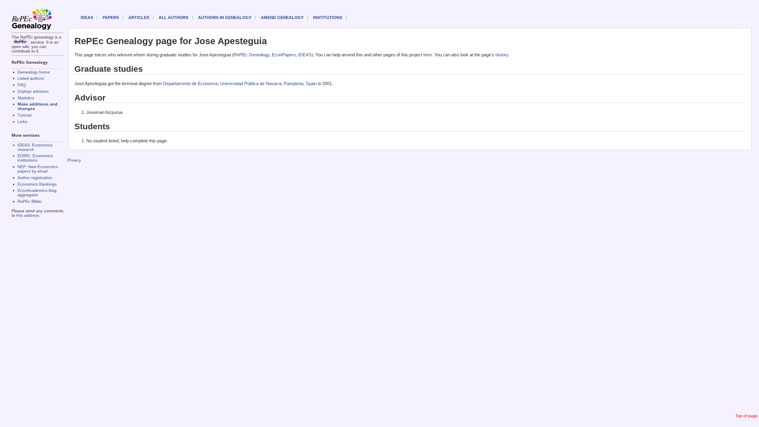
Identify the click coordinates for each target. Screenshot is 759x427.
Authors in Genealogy (224, 17)
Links (22, 122)
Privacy (74, 160)
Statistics (25, 98)
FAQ (21, 85)
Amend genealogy (282, 17)
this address (27, 215)
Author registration (34, 178)
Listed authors (30, 78)
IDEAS (87, 17)
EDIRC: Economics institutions (35, 158)
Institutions (327, 17)
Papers (111, 17)
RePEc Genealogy (252, 54)
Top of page (746, 416)
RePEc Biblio (29, 201)
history (501, 54)
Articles (138, 17)
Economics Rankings (37, 184)
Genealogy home (33, 72)
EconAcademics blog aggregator (37, 192)
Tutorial (24, 115)
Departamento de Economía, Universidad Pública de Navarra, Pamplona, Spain (240, 83)
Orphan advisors (33, 91)
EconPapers (284, 54)
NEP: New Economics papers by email (37, 169)
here (427, 54)
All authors (173, 17)
